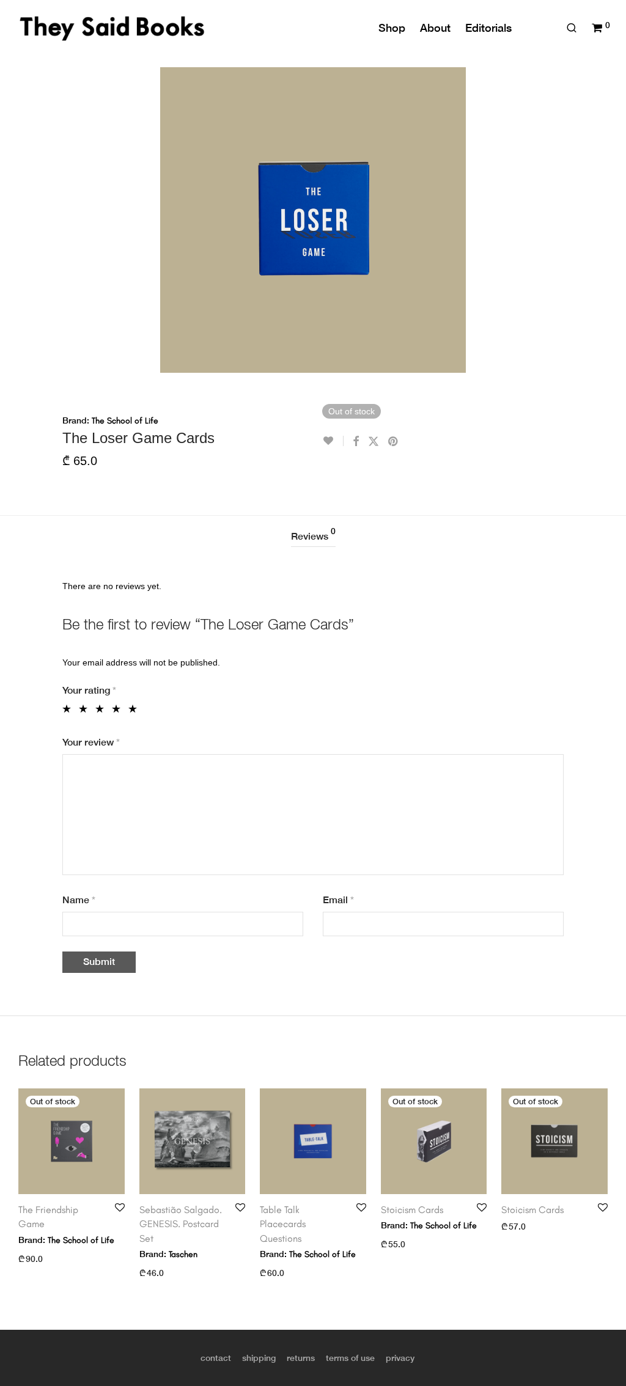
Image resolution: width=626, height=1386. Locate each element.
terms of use (350, 1358)
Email (338, 900)
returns (301, 1358)
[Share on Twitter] (373, 442)
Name (78, 900)
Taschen (183, 1254)
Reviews (313, 534)
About (435, 27)
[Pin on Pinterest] (393, 442)
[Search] (571, 28)
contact (216, 1358)
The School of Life (125, 421)
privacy (400, 1358)
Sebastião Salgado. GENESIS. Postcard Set (180, 1224)
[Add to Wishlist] (333, 441)
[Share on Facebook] (356, 442)
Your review (91, 742)
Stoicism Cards (412, 1210)
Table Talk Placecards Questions (283, 1224)
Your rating (89, 690)
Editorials (488, 27)
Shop (391, 27)
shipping (259, 1358)
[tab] (313, 537)
